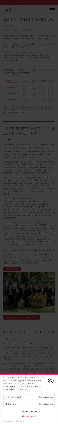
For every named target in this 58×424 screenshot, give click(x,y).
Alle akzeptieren (29, 416)
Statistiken (10, 404)
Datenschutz (8, 421)
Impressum (19, 421)
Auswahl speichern (29, 411)
